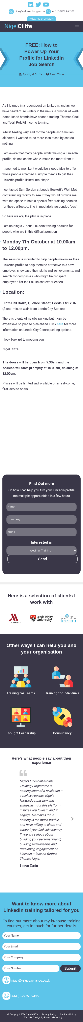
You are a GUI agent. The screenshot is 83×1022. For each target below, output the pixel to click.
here (60, 324)
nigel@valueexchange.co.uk (30, 11)
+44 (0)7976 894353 (63, 11)
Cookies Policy (68, 1014)
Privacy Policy (49, 1014)
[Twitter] (38, 4)
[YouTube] (46, 4)
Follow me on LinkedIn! (41, 18)
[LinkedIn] (31, 4)
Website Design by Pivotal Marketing (43, 1017)
